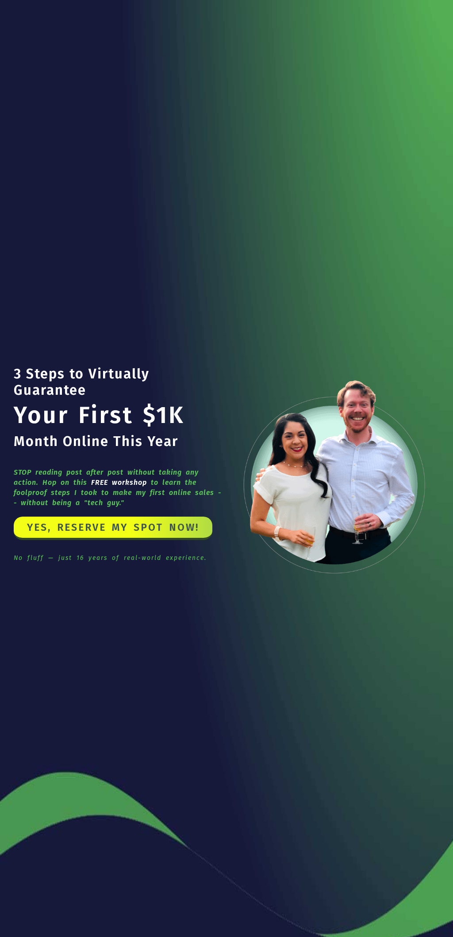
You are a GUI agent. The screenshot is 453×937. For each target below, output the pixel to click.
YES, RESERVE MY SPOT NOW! (113, 527)
